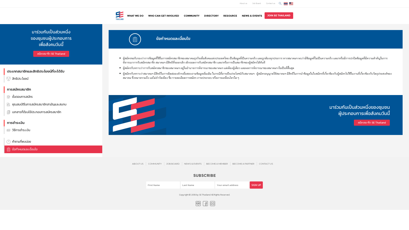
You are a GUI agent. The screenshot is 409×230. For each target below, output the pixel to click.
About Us (137, 163)
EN (291, 4)
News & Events (252, 15)
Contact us (270, 3)
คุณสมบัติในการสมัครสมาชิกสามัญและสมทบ (39, 104)
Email (212, 203)
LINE (198, 203)
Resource (230, 15)
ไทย (286, 4)
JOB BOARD (173, 163)
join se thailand (278, 15)
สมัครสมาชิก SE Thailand (51, 54)
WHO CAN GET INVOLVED (163, 15)
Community (191, 15)
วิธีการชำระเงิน (21, 130)
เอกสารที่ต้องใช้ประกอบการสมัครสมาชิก (36, 112)
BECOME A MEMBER (217, 163)
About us (243, 3)
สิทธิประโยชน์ (20, 78)
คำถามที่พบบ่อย (21, 141)
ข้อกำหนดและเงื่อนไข (25, 149)
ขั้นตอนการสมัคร (22, 96)
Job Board (256, 3)
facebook (205, 203)
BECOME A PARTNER (243, 163)
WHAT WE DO (135, 15)
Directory (211, 15)
